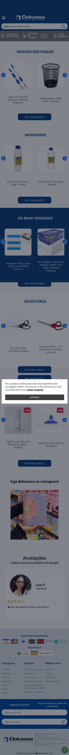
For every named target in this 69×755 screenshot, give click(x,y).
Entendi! (34, 397)
